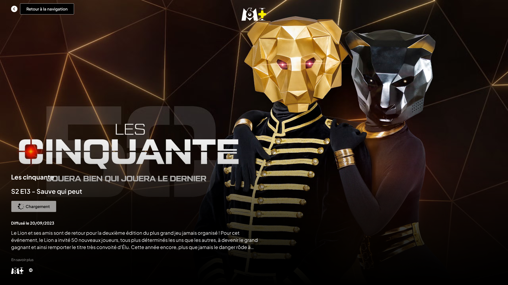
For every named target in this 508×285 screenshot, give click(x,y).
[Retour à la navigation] (14, 9)
